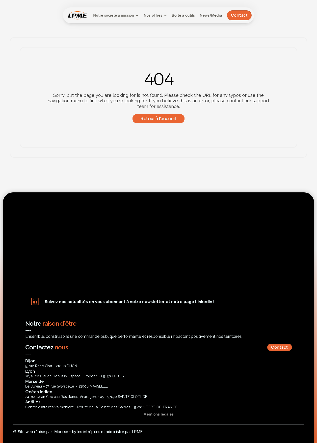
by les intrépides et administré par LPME (107, 431)
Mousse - (62, 431)
